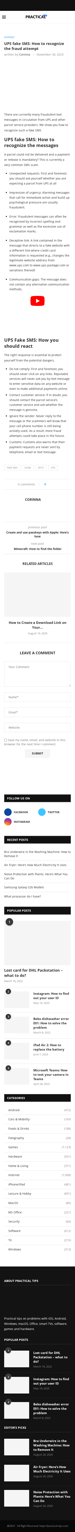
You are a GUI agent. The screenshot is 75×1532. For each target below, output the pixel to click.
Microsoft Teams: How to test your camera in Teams (51, 1074)
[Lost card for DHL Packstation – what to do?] (37, 943)
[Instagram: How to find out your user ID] (16, 999)
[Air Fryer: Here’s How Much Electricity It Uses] (16, 1473)
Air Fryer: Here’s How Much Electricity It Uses (35, 865)
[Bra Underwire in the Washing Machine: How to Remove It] (16, 1447)
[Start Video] (37, 314)
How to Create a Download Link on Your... (37, 625)
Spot (41, 467)
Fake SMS (12, 467)
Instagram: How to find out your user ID (51, 995)
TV (39, 1240)
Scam (28, 467)
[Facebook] (34, 5)
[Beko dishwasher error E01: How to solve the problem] (16, 1025)
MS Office (39, 1212)
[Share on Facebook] (50, 484)
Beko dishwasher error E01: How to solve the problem (51, 1023)
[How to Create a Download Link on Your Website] (37, 594)
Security (39, 1221)
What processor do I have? (22, 896)
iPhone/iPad (39, 1184)
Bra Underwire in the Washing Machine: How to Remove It (51, 1445)
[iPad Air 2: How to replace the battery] (16, 1051)
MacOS (39, 1203)
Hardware (39, 1156)
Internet (39, 1175)
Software (39, 1231)
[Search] (71, 17)
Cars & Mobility (39, 1119)
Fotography (39, 1138)
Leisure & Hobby (39, 1193)
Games (39, 1147)
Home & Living (39, 1166)
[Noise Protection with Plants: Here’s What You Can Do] (16, 1498)
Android (39, 1110)
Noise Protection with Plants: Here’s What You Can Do (51, 1496)
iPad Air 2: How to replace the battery (48, 1047)
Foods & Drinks (39, 1129)
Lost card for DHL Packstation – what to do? (33, 973)
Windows (39, 1249)
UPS (53, 467)
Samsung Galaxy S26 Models (24, 887)
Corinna (24, 54)
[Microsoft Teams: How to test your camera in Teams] (16, 1076)
